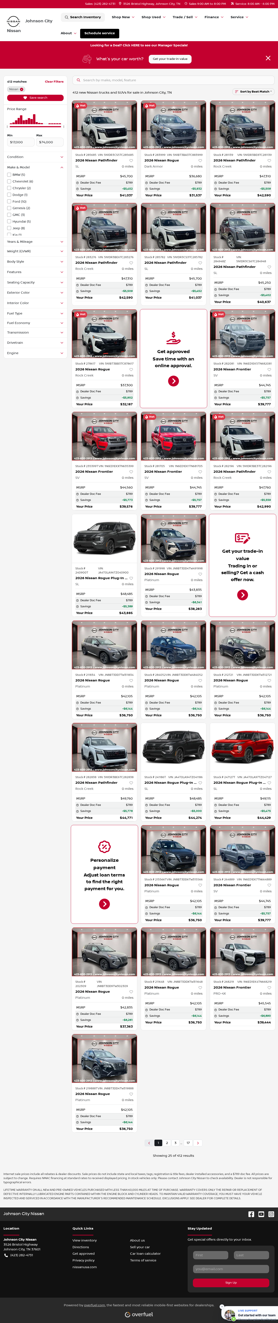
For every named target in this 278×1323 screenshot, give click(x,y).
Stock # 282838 (85, 777)
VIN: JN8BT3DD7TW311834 (116, 675)
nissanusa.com (85, 1267)
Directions (81, 1247)
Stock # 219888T (86, 1088)
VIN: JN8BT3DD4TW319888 (116, 1088)
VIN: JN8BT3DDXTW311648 (185, 982)
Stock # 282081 (223, 363)
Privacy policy (83, 1260)
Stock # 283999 (154, 155)
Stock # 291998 (154, 568)
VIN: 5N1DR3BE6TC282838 (116, 777)
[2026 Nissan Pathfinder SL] (104, 125)
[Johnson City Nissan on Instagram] (270, 1214)
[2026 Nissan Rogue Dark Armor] (173, 125)
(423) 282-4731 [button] (21, 1255)
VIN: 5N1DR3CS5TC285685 (116, 155)
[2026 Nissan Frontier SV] (242, 333)
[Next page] (197, 1143)
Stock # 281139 (223, 155)
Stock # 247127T (224, 777)
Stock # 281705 (154, 466)
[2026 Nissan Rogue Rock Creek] (104, 333)
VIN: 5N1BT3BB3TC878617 (116, 363)
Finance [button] (212, 17)
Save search (38, 97)
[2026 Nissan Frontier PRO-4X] (242, 951)
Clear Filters (54, 81)
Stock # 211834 (85, 675)
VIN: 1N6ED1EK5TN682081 (254, 363)
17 (188, 1143)
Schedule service (99, 33)
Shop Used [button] (151, 17)
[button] (150, 4)
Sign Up (231, 1282)
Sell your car (140, 1247)
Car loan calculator (145, 1254)
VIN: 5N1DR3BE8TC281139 (254, 155)
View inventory (85, 1240)
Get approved (84, 1254)
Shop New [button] (121, 17)
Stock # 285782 (154, 257)
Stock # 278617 (85, 363)
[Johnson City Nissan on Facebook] (250, 1214)
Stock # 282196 (223, 466)
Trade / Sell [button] (183, 17)
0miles (128, 166)
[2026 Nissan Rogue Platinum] (173, 538)
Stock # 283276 (85, 257)
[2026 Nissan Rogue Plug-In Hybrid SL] (104, 538)
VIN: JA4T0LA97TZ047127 (254, 777)
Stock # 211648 (154, 982)
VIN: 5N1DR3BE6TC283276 (116, 257)
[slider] (7, 126)
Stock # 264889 (224, 879)
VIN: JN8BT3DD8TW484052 (184, 675)
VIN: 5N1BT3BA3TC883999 (185, 155)
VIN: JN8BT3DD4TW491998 (185, 568)
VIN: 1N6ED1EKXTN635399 (116, 466)
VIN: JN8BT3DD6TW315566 (185, 879)
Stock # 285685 (85, 155)
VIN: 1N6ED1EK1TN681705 (186, 466)
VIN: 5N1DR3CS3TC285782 (185, 257)
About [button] (66, 33)
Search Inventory (85, 17)
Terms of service (143, 1260)
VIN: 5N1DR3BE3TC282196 (254, 466)
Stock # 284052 (155, 675)
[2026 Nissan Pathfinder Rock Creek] (242, 125)
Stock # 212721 (223, 675)
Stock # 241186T (155, 777)
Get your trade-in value (170, 59)
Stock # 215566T (155, 879)
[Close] (268, 58)
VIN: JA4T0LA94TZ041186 (185, 777)
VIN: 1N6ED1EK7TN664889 (254, 879)
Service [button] (237, 17)
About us (137, 1240)
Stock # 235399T (86, 466)
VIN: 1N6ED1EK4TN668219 (254, 982)
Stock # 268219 (223, 982)
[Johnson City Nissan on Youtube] (260, 1214)
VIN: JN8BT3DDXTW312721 (254, 675)
